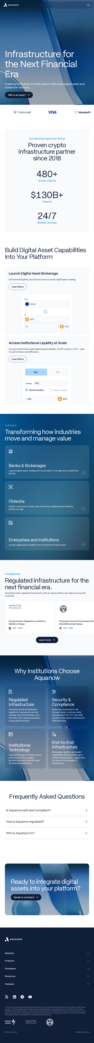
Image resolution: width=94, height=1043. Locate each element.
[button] (88, 5)
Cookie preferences (82, 1032)
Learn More (18, 286)
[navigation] (11, 5)
